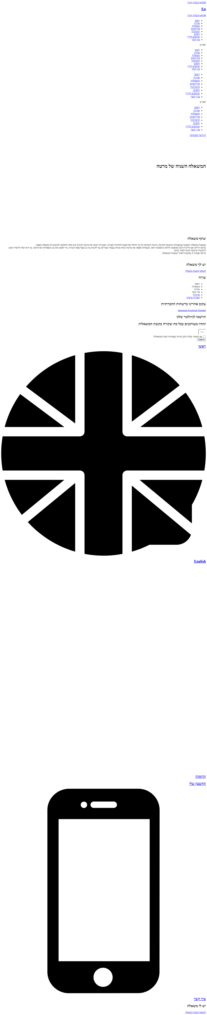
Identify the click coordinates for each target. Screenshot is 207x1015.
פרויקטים (195, 28)
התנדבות (196, 31)
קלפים (197, 34)
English (200, 561)
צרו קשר (196, 39)
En (203, 9)
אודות (197, 23)
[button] (103, 44)
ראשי (197, 20)
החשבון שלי (197, 784)
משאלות (196, 26)
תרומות (200, 776)
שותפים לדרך (193, 37)
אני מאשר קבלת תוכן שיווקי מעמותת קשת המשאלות (177, 336)
